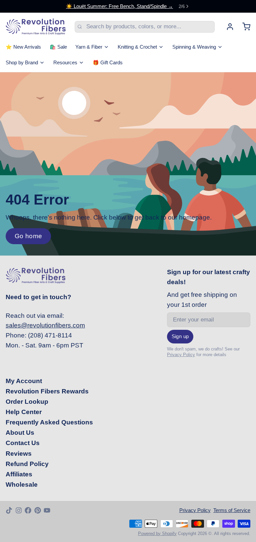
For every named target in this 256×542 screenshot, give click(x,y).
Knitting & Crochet (137, 47)
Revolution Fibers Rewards (47, 391)
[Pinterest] (37, 510)
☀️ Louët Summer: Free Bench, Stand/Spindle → (119, 6)
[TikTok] (9, 510)
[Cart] (243, 27)
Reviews (19, 453)
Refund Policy (27, 463)
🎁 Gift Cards (108, 62)
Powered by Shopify (157, 533)
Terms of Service (231, 510)
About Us (20, 432)
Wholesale (22, 484)
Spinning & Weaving (194, 47)
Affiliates (19, 474)
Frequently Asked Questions (49, 422)
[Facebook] (28, 510)
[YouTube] (47, 510)
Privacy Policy (181, 354)
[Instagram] (18, 510)
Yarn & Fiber (88, 47)
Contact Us (23, 442)
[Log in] (227, 27)
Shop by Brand (22, 62)
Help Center (24, 411)
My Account (24, 380)
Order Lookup (27, 401)
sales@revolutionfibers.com (45, 325)
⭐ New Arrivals (23, 47)
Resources (65, 62)
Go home (28, 236)
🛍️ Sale (58, 47)
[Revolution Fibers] (36, 26)
